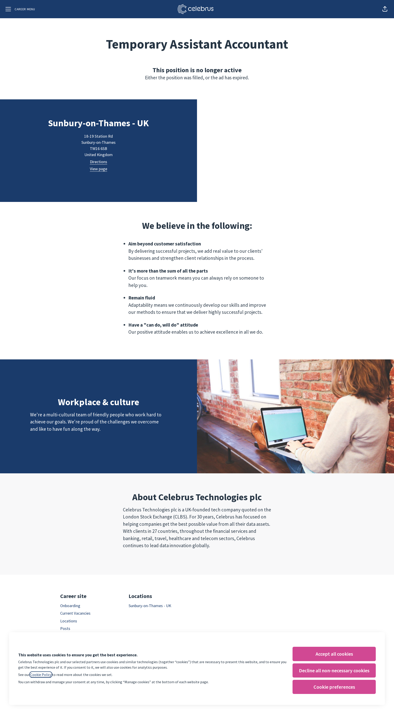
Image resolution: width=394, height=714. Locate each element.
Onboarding (70, 605)
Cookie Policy (40, 674)
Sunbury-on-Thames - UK (150, 605)
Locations (68, 621)
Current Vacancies (75, 613)
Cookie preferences (334, 687)
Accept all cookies (334, 654)
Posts (65, 628)
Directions (98, 161)
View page (98, 168)
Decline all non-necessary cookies (334, 670)
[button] (384, 9)
